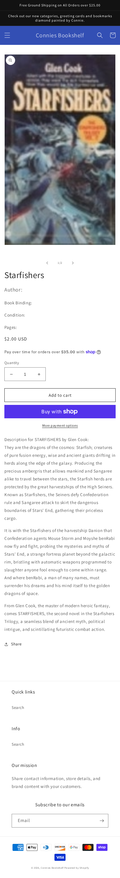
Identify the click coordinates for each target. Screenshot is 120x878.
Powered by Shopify (76, 867)
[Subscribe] (101, 821)
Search (18, 707)
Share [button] (16, 644)
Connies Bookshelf (52, 867)
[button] (7, 35)
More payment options (60, 425)
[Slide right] (72, 263)
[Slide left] (47, 263)
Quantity (11, 362)
